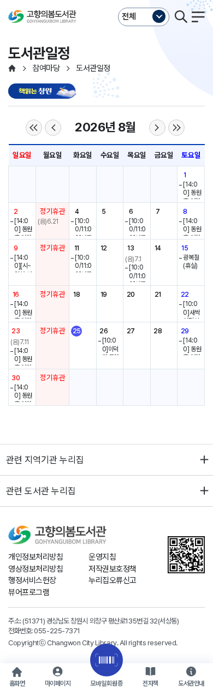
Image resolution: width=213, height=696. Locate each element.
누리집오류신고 (112, 580)
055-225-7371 (57, 630)
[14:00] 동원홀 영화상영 (192, 197)
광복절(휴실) (191, 262)
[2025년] (34, 127)
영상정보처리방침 (35, 569)
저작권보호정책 (112, 569)
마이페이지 (58, 683)
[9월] (157, 127)
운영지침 (102, 557)
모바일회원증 (106, 683)
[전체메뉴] (198, 16)
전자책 (150, 683)
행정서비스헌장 (32, 580)
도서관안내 (191, 683)
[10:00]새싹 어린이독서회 (191, 316)
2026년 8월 (105, 127)
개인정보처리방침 (35, 557)
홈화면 (17, 683)
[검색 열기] (180, 16)
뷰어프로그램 (28, 592)
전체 (129, 16)
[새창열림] (43, 91)
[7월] (53, 127)
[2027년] (176, 127)
